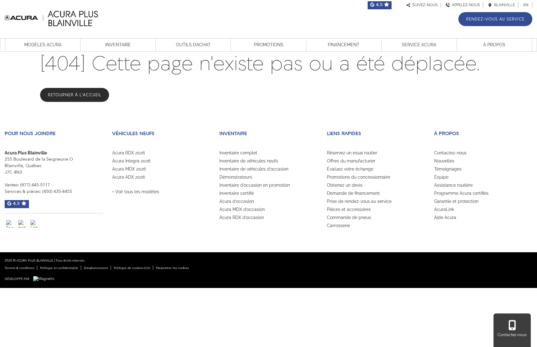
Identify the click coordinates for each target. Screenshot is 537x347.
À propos (494, 44)
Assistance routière (453, 185)
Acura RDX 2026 (128, 152)
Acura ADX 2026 (128, 177)
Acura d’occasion (236, 201)
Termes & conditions (19, 268)
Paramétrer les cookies (172, 268)
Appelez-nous (465, 5)
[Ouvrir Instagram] (22, 224)
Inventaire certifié (236, 193)
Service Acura (419, 44)
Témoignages (447, 169)
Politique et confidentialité (59, 268)
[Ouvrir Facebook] (10, 224)
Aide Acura (445, 217)
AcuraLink (444, 209)
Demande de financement (353, 193)
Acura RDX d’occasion (241, 217)
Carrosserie (338, 225)
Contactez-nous (450, 152)
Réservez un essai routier (352, 152)
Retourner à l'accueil (74, 95)
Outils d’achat (193, 44)
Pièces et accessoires (349, 209)
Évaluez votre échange (350, 169)
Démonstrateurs (235, 177)
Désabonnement (96, 268)
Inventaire (118, 44)
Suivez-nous (424, 5)
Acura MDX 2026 (129, 169)
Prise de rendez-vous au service (359, 201)
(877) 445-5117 (35, 185)
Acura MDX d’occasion (242, 209)
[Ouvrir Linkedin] (34, 224)
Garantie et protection (456, 201)
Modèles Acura (43, 44)
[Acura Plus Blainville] (51, 17)
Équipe (441, 177)
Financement (344, 44)
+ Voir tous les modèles (135, 191)
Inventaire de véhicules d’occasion (253, 169)
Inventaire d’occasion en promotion (254, 185)
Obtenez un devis (344, 185)
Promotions (268, 44)
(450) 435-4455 (57, 191)
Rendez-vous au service (495, 19)
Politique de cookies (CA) (132, 268)
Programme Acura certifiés (461, 193)
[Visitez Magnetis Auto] (45, 279)
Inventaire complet (238, 152)
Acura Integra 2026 (131, 160)
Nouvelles (444, 160)
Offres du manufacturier (351, 160)
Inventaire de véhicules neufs (248, 160)
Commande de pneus (349, 217)
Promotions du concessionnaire (358, 177)
